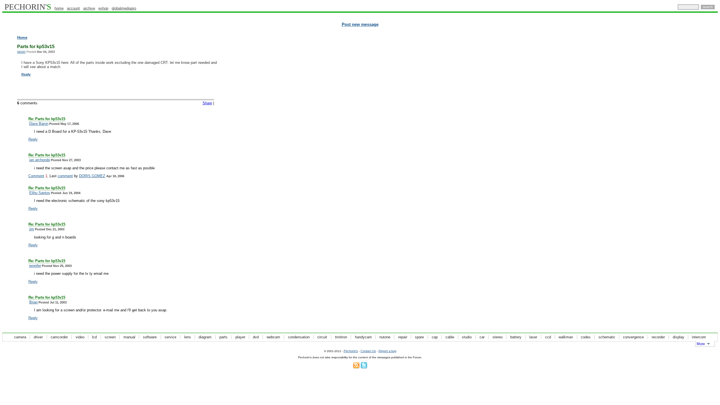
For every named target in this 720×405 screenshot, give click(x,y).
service (170, 337)
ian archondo (39, 160)
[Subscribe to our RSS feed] (356, 367)
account (73, 8)
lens (187, 337)
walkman (566, 337)
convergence (633, 337)
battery (515, 337)
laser (533, 337)
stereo (497, 337)
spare (419, 337)
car (482, 337)
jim (31, 229)
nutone (384, 337)
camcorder (59, 337)
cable (450, 337)
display (678, 337)
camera (20, 337)
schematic (606, 337)
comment (65, 176)
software (150, 337)
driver (38, 337)
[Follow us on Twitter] (364, 367)
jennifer (35, 266)
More (701, 344)
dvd (256, 337)
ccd (548, 337)
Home (22, 37)
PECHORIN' (27, 6)
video (80, 337)
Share (207, 103)
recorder (658, 337)
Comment (36, 176)
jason (21, 52)
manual (129, 337)
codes (586, 337)
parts (223, 337)
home (59, 8)
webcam (273, 337)
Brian (33, 302)
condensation (299, 337)
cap (435, 337)
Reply (26, 74)
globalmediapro (124, 8)
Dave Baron (38, 124)
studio (467, 337)
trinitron (341, 337)
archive (89, 8)
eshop (103, 8)
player (240, 337)
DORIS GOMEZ (92, 176)
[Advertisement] (693, 121)
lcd (94, 337)
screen (110, 337)
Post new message (360, 24)
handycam (363, 337)
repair (402, 337)
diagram (205, 337)
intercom (699, 337)
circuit (322, 337)
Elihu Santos (39, 193)
